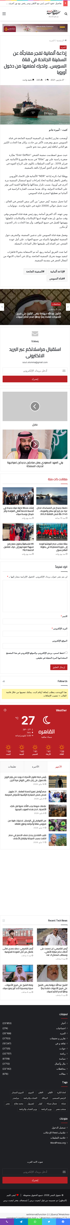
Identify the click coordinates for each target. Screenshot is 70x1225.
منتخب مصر (61, 1109)
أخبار (63, 1023)
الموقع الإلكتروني (59, 640)
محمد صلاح (18, 1103)
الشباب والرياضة (30, 1098)
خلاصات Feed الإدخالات (54, 1132)
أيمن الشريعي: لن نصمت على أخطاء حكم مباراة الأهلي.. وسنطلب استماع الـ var (53, 951)
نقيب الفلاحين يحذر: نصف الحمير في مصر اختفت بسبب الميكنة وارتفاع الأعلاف (27, 837)
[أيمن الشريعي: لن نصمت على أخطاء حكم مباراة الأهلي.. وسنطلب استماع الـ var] (52, 937)
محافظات (56, 304)
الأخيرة (35, 766)
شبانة (63, 1103)
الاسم (64, 616)
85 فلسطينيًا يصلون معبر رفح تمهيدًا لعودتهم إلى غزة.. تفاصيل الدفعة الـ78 (19, 547)
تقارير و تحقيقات (58, 1038)
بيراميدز (16, 1098)
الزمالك (45, 1098)
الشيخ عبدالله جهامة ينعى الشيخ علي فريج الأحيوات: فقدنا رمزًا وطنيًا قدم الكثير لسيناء (52, 988)
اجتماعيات (61, 1028)
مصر (8, 1103)
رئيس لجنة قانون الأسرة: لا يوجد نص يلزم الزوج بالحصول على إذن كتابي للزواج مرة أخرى (25, 778)
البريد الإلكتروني (59, 628)
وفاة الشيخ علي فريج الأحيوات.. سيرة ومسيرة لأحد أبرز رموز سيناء (37, 315)
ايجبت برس (8, 1200)
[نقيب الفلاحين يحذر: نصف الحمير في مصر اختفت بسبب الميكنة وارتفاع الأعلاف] (58, 840)
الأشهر (58, 766)
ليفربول (31, 1103)
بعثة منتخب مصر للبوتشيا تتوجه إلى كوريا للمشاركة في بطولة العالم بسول (53, 547)
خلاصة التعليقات (58, 1137)
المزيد (52, 40)
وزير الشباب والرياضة (28, 1109)
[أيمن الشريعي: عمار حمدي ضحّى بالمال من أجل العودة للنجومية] (18, 937)
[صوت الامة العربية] (53, 13)
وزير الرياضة (46, 1109)
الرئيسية (60, 40)
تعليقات (12, 766)
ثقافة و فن (60, 1043)
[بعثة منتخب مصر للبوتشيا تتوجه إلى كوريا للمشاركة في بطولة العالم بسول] (51, 532)
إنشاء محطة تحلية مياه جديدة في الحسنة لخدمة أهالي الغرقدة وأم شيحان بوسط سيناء (18, 511)
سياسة (62, 1058)
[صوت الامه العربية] (35, 27)
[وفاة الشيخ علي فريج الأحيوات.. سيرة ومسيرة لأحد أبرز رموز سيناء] (18, 973)
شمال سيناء (52, 1103)
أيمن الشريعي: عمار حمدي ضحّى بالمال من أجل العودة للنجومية (18, 950)
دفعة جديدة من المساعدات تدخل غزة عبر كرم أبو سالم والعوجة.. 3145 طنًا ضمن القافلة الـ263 (52, 511)
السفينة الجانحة (34, 271)
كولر (40, 1103)
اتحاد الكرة (61, 1092)
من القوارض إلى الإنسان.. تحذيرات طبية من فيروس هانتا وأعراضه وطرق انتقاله (27, 822)
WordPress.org (58, 1143)
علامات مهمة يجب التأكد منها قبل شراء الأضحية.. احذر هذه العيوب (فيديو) (28, 807)
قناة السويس (56, 278)
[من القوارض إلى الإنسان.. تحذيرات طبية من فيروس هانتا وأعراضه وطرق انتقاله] (58, 825)
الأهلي (50, 1092)
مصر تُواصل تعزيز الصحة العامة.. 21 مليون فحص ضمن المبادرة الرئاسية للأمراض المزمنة (25, 793)
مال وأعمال (60, 1063)
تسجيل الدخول (59, 1127)
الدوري (31, 1092)
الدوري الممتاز (18, 1092)
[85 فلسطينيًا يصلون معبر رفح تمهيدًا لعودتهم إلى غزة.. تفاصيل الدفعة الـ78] (18, 532)
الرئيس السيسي (59, 1098)
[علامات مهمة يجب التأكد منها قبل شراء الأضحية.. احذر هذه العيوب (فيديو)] (58, 811)
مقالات (62, 1074)
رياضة (63, 1053)
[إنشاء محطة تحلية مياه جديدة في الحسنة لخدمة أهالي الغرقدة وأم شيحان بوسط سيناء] (18, 496)
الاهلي (40, 1092)
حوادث (62, 1048)
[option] (35, 307)
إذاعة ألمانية (56, 271)
